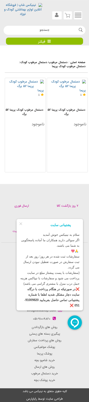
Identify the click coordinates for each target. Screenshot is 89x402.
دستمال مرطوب (58, 62)
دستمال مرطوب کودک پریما (68, 66)
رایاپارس (31, 398)
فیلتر (41, 41)
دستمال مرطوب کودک (33, 62)
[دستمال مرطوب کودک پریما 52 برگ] (25, 84)
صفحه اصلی (77, 62)
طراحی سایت (54, 398)
